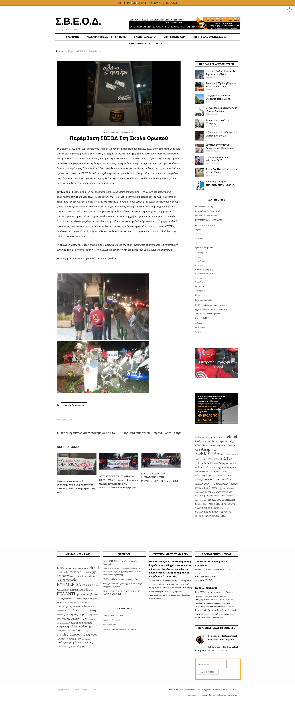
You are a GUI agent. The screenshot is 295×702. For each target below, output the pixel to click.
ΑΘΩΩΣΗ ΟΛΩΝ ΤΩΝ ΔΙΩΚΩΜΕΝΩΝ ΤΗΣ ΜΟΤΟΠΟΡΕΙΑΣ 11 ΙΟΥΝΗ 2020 (160, 477)
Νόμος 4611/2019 (209, 458)
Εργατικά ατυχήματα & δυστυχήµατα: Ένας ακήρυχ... (221, 146)
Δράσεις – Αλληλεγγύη (204, 247)
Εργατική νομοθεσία (203, 299)
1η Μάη (199, 437)
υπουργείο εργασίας (204, 515)
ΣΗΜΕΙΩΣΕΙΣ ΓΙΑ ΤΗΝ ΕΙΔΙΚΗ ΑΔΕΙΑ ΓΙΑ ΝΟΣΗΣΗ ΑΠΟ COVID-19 (121, 593)
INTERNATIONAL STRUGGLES (159, 2)
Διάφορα (198, 323)
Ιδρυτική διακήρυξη (175, 689)
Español (198, 242)
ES (138, 2)
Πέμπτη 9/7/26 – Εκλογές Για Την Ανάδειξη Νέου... (221, 73)
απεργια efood (216, 475)
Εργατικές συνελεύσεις (112, 619)
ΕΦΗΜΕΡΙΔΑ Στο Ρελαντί (206, 215)
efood (232, 436)
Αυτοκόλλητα (200, 261)
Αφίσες (198, 257)
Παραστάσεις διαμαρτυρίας (205, 274)
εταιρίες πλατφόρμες (209, 503)
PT (129, 2)
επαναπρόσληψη (201, 492)
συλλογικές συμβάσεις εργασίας (213, 511)
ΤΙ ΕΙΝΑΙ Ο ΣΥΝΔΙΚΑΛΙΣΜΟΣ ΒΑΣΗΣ (209, 36)
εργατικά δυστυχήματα (74, 405)
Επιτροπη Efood (137, 43)
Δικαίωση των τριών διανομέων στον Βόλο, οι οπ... (221, 183)
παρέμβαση (214, 507)
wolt (197, 449)
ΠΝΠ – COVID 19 (202, 318)
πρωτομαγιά (224, 508)
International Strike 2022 (205, 225)
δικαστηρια (217, 487)
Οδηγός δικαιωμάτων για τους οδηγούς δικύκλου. (221, 109)
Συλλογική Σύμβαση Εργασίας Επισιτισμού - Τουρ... (221, 85)
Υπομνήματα (200, 282)
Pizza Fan (231, 445)
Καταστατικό (190, 689)
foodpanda (200, 441)
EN (119, 2)
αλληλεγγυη (202, 475)
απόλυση (227, 479)
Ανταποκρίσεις (109, 132)
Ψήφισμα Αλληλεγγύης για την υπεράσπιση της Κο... (222, 134)
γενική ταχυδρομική (216, 483)
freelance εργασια (218, 441)
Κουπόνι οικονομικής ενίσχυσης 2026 (217, 159)
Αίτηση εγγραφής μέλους (197, 695)
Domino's (222, 437)
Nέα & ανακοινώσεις (204, 206)
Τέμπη (216, 463)
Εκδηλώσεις (199, 286)
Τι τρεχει (157, 43)
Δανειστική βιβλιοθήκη (217, 695)
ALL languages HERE (218, 646)
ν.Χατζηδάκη (202, 507)
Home (60, 51)
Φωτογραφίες (200, 290)
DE (134, 2)
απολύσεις (212, 479)
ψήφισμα (220, 515)
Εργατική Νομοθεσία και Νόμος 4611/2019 (211, 309)
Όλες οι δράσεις (201, 252)
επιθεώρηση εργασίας (220, 491)
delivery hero (210, 437)
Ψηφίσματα (199, 278)
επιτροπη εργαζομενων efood (210, 495)
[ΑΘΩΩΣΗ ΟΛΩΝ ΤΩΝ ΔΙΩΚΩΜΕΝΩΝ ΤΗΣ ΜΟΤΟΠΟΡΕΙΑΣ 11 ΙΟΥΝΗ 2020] (161, 466)
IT (124, 2)
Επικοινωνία (232, 695)
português (199, 238)
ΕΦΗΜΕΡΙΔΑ (120, 36)
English (198, 229)
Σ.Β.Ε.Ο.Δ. (75, 689)
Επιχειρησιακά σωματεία (113, 615)
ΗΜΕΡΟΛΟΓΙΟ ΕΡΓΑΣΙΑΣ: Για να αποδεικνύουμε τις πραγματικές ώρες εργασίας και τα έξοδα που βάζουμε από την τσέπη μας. (123, 571)
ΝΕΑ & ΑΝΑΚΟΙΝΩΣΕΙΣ (97, 36)
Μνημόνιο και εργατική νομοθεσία (207, 313)
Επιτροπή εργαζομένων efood (207, 211)
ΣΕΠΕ (220, 458)
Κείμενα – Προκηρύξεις (204, 269)
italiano (198, 234)
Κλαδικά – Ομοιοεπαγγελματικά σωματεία (120, 628)
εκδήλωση (230, 488)
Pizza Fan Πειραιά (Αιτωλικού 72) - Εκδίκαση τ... (222, 171)
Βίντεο (197, 295)
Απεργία (208, 449)
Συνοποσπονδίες (109, 624)
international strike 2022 (217, 445)
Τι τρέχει (198, 332)
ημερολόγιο (229, 503)
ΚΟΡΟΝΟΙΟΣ (225, 454)
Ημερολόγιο (199, 265)
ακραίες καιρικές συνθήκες (217, 471)
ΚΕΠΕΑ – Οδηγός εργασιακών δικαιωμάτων (211, 305)
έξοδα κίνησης (214, 467)
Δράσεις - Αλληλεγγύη (125, 132)
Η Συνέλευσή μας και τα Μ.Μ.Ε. (224, 689)
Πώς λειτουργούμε (203, 689)
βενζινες (198, 483)
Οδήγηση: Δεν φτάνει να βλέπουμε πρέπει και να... (219, 97)
